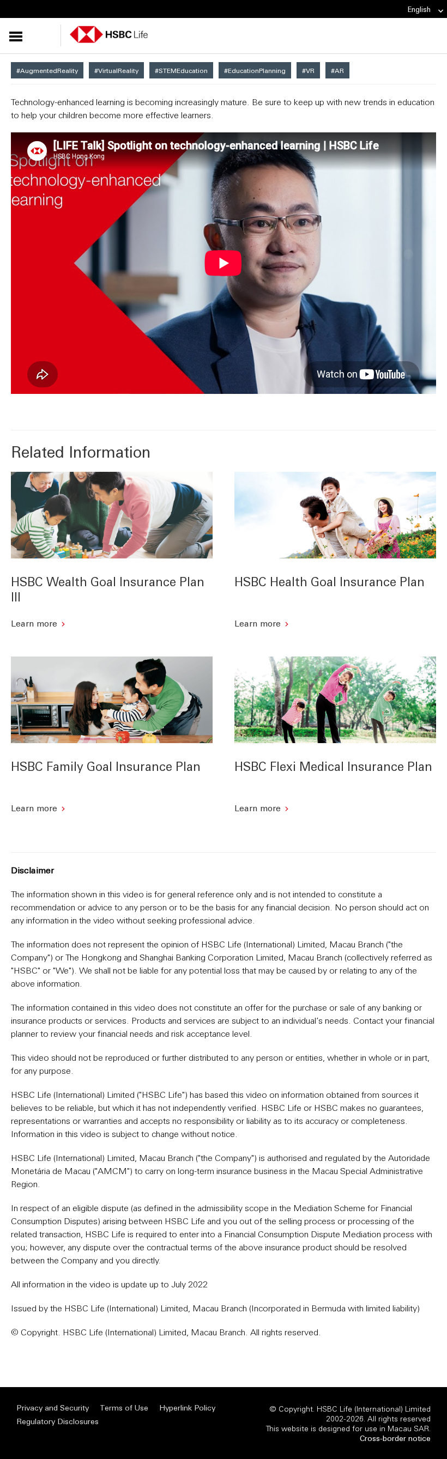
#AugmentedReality (47, 70)
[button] (37, 35)
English (419, 9)
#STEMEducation (181, 70)
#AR (337, 70)
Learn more (34, 623)
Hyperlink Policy (187, 1407)
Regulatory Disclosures (57, 1421)
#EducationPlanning (255, 70)
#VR (308, 70)
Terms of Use (124, 1407)
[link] (437, 11)
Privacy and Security (52, 1407)
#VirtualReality (116, 70)
